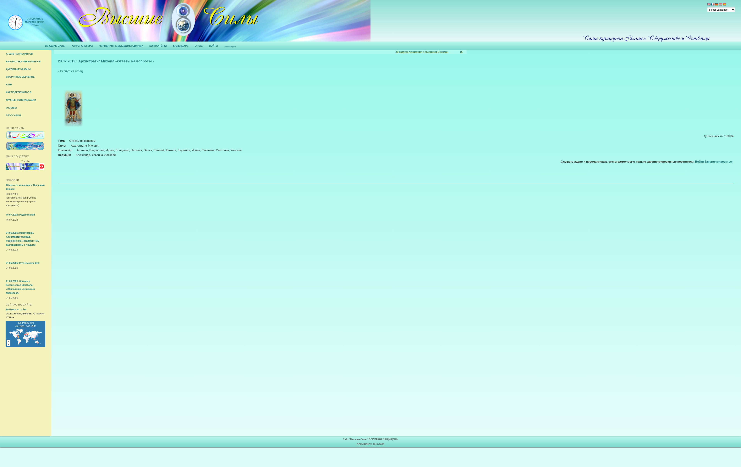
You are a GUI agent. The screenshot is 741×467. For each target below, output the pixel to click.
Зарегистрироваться (719, 161)
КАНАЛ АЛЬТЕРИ (82, 46)
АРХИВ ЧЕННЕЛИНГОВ (19, 53)
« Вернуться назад (70, 71)
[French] (713, 4)
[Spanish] (724, 4)
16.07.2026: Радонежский (20, 214)
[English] (709, 4)
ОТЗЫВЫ (11, 107)
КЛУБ (9, 84)
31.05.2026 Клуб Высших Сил (23, 263)
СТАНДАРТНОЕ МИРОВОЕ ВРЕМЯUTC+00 (34, 22)
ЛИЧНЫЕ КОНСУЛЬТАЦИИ (21, 100)
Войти (699, 161)
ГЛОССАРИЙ (13, 115)
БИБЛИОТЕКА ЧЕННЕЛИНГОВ (23, 61)
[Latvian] (720, 4)
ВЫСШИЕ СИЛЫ (55, 46)
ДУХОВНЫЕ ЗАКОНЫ (18, 69)
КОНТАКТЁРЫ (158, 46)
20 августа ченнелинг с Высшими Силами (410, 51)
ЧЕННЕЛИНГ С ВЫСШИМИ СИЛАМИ (121, 46)
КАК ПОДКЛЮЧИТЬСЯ (18, 92)
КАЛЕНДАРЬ (181, 46)
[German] (716, 4)
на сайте (16, 309)
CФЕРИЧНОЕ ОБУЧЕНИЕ (20, 76)
